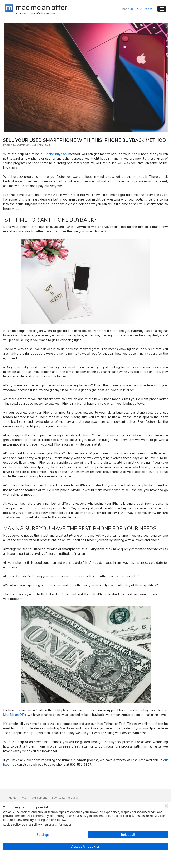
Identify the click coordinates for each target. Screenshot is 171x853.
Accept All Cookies (85, 846)
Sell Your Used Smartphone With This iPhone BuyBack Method (84, 140)
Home (12, 798)
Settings (43, 834)
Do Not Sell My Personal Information (46, 824)
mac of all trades (140, 9)
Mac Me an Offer (14, 714)
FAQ (24, 798)
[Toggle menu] (161, 9)
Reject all (128, 834)
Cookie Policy (12, 824)
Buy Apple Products (65, 798)
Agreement (39, 798)
